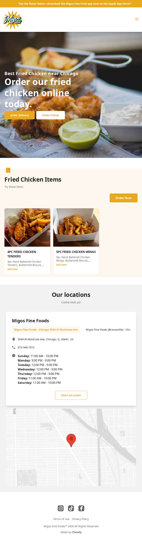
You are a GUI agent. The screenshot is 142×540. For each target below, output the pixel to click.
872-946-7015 (26, 347)
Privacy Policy (80, 519)
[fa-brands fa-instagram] (61, 508)
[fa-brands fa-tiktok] (71, 508)
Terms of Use (61, 519)
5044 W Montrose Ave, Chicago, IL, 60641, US (45, 339)
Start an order (71, 395)
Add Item (12, 269)
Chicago (69, 73)
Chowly (77, 532)
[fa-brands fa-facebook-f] (81, 508)
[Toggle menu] (137, 19)
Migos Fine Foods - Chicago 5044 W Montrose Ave (46, 329)
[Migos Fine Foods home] (13, 19)
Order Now (124, 198)
